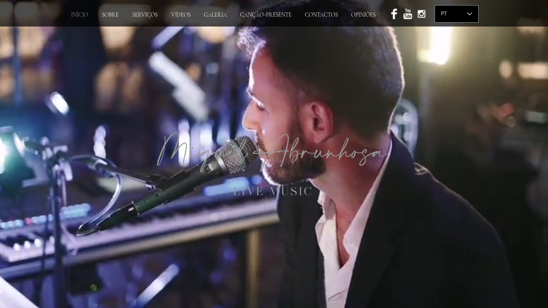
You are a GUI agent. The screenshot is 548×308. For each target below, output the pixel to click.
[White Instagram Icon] (421, 14)
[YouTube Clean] (407, 14)
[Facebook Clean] (394, 14)
